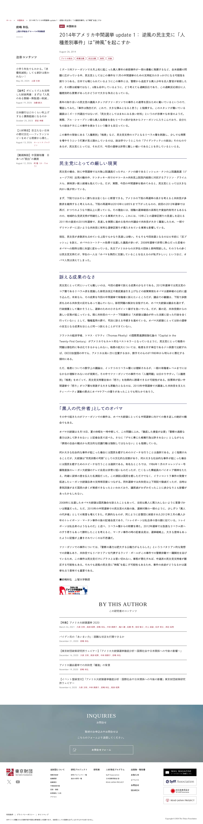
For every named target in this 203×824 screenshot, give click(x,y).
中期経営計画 (55, 786)
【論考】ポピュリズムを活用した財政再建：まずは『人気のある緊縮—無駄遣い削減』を (33, 96)
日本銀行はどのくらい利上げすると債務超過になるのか (33, 116)
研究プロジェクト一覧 (79, 775)
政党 (102, 58)
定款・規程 (54, 789)
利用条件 (9, 814)
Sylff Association (112, 775)
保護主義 (80, 58)
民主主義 (92, 58)
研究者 (97, 770)
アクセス (53, 797)
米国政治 (21, 20)
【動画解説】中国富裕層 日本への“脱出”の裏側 (33, 159)
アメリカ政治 (66, 58)
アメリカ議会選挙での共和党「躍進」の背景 (123, 667)
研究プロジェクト (79, 770)
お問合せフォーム (101, 750)
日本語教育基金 (112, 778)
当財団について (57, 770)
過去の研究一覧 (76, 778)
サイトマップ (43, 814)
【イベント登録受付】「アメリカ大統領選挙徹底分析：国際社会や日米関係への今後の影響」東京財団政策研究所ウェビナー (123, 681)
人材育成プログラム (115, 770)
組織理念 (53, 782)
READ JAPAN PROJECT (115, 782)
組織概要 (53, 778)
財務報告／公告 (56, 793)
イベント (135, 780)
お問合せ (135, 785)
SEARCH (135, 790)
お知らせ (135, 775)
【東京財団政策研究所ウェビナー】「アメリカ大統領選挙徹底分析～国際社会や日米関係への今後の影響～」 (123, 653)
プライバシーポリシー (25, 814)
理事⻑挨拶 (54, 775)
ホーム (9, 20)
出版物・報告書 (138, 770)
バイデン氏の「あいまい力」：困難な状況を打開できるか (123, 639)
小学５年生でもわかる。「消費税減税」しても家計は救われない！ (33, 74)
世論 (110, 58)
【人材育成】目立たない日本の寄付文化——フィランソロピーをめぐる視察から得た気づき (33, 137)
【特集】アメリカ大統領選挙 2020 (123, 625)
